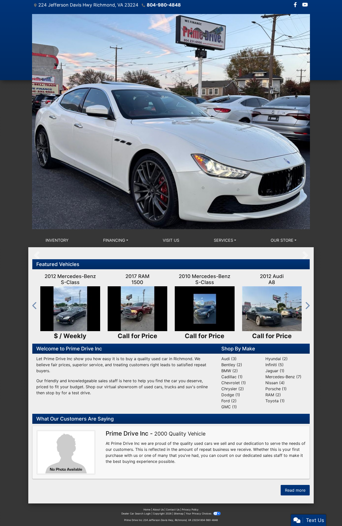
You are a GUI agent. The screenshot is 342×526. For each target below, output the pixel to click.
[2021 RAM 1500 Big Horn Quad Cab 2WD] (272, 308)
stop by (53, 392)
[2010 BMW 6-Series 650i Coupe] (205, 308)
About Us (158, 509)
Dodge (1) (230, 394)
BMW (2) (229, 370)
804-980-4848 (164, 5)
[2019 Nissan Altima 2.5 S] (70, 308)
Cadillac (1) (232, 376)
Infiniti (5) (274, 364)
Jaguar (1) (274, 370)
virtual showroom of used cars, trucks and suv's (149, 386)
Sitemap (179, 513)
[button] (34, 305)
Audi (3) (229, 358)
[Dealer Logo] (171, 121)
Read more (295, 490)
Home (146, 509)
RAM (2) (273, 394)
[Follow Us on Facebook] (296, 5)
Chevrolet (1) (233, 382)
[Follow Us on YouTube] (305, 5)
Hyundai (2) (276, 358)
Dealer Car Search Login (136, 513)
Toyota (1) (275, 400)
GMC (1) (229, 406)
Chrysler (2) (232, 388)
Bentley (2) (231, 364)
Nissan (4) (275, 382)
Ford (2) (229, 400)
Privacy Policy (190, 509)
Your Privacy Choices (199, 513)
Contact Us (173, 509)
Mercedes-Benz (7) (283, 376)
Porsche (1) (276, 388)
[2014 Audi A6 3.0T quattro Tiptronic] (137, 308)
